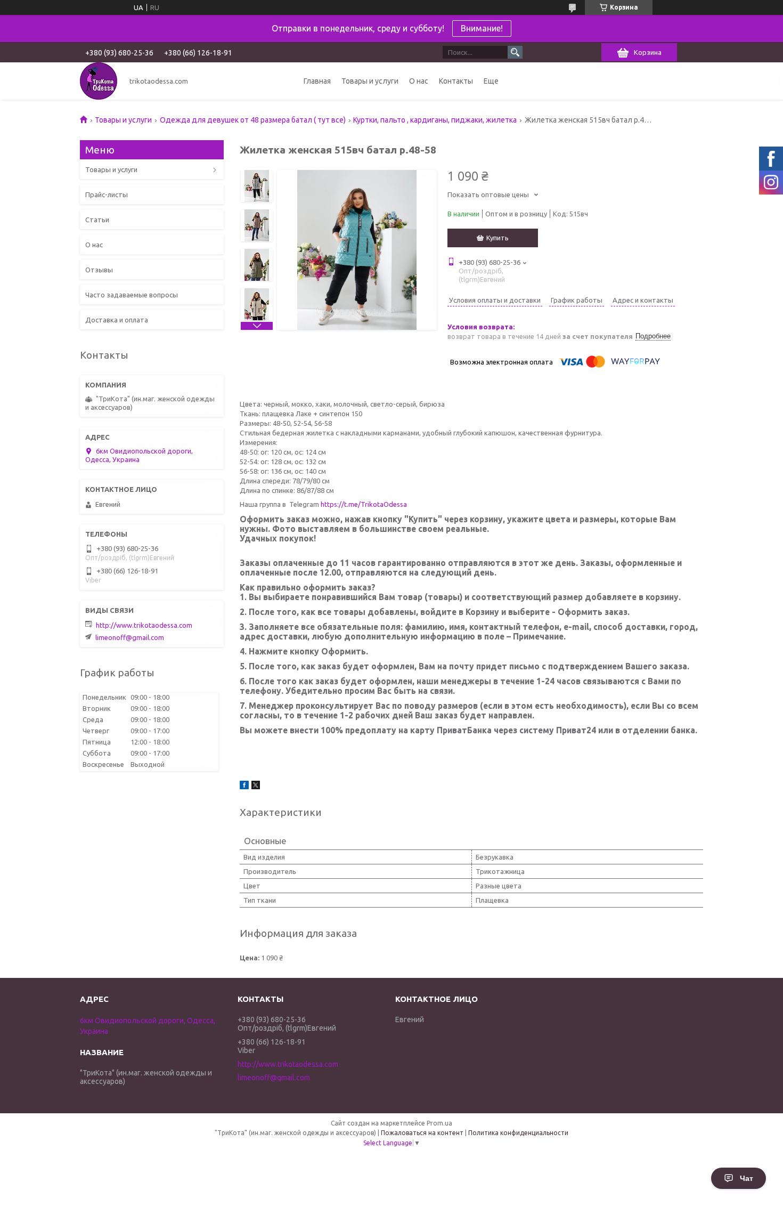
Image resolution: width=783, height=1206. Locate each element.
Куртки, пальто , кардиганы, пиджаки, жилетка (435, 120)
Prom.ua (439, 1123)
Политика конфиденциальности (518, 1132)
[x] (255, 786)
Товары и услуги (369, 81)
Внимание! (482, 28)
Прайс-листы (106, 194)
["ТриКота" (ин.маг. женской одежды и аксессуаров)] (98, 81)
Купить (497, 237)
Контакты (456, 81)
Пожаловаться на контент (422, 1132)
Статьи (97, 219)
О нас (418, 81)
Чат (746, 1178)
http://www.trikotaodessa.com (144, 625)
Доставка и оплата (116, 319)
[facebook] (244, 786)
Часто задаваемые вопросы (131, 294)
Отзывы (99, 269)
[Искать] (515, 52)
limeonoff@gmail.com (129, 637)
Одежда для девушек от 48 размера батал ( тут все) (253, 120)
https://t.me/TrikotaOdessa (364, 504)
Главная (317, 81)
